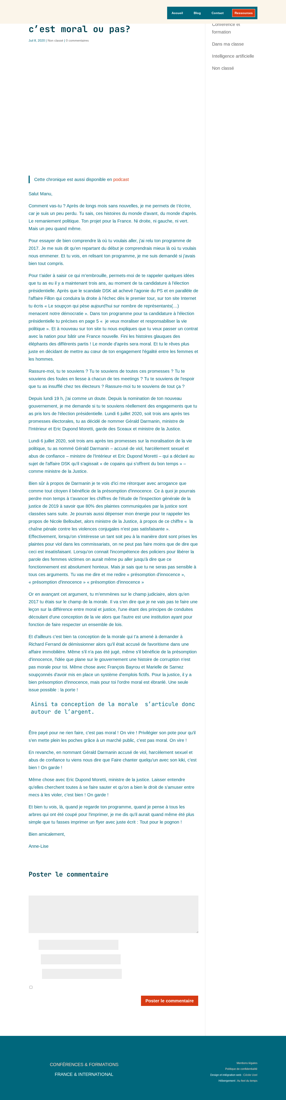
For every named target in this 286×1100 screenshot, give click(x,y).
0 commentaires (77, 40)
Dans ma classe (228, 44)
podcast (121, 179)
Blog (197, 13)
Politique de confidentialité (241, 1069)
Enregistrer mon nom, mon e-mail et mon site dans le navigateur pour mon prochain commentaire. (104, 987)
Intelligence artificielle (233, 56)
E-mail (34, 959)
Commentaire (39, 892)
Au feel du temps (247, 1080)
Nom (33, 945)
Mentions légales (247, 1063)
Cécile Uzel (250, 1075)
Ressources (244, 13)
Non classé (55, 40)
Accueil (177, 13)
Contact (218, 13)
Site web (35, 974)
